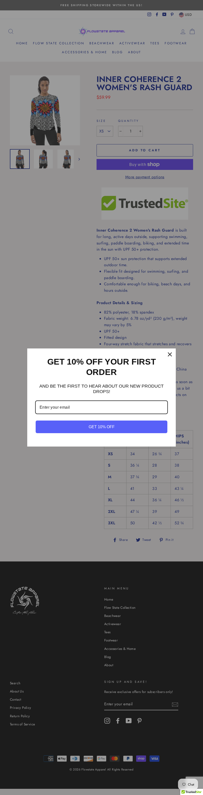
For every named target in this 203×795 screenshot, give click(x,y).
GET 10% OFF (102, 427)
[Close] (170, 354)
